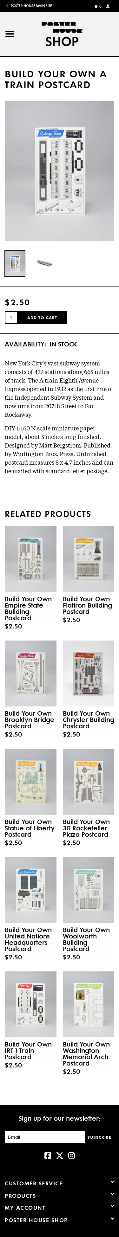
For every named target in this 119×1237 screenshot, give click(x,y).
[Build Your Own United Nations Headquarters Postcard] (30, 890)
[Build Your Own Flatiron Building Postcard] (89, 559)
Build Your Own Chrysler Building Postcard (88, 719)
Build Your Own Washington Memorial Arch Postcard (86, 1053)
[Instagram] (71, 1155)
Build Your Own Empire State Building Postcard (28, 608)
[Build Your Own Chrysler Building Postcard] (89, 673)
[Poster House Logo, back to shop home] (69, 32)
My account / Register (108, 5)
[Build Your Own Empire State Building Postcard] (30, 559)
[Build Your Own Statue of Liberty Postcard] (30, 782)
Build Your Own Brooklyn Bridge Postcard (29, 719)
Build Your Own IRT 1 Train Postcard (28, 1050)
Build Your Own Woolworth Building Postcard (86, 939)
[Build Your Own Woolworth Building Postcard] (89, 890)
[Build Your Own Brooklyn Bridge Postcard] (30, 673)
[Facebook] (47, 1155)
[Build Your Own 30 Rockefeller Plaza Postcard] (89, 782)
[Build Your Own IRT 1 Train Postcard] (30, 1004)
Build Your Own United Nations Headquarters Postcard (28, 939)
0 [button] (100, 6)
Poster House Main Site (31, 5)
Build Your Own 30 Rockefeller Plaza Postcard (86, 827)
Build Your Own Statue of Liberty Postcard (30, 827)
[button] (10, 34)
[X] (59, 1155)
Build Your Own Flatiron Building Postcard (87, 605)
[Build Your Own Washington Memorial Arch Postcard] (89, 1004)
